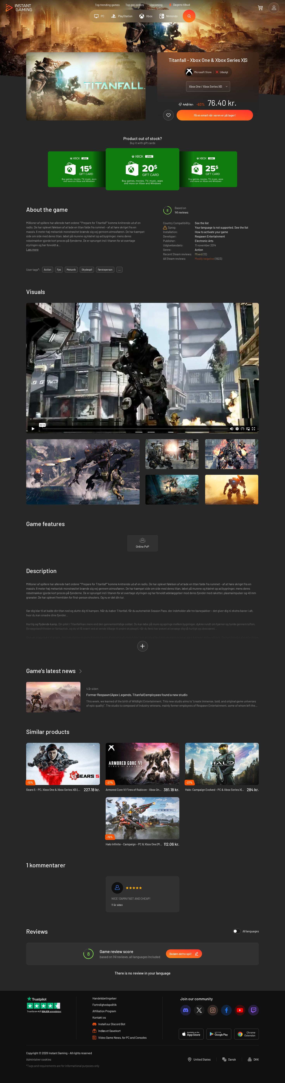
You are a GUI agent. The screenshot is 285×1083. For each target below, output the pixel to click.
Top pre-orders (134, 5)
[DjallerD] (117, 888)
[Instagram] (212, 1010)
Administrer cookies (38, 1059)
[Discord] (185, 1010)
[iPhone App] (191, 1034)
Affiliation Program (104, 1011)
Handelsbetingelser (104, 998)
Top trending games (107, 5)
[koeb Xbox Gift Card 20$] (142, 169)
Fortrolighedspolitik (104, 1004)
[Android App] (218, 1034)
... (119, 269)
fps (59, 269)
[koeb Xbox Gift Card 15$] (79, 169)
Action (199, 249)
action (47, 269)
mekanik (71, 269)
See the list (202, 223)
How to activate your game (211, 232)
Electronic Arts (204, 241)
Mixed (199, 254)
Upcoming (156, 5)
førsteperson (105, 269)
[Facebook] (226, 1010)
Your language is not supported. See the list (221, 227)
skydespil (87, 269)
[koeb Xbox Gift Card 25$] (205, 169)
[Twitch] (253, 1010)
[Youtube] (240, 1010)
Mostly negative (205, 258)
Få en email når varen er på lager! (215, 115)
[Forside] (19, 8)
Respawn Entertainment (210, 236)
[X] (199, 1010)
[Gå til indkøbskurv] (260, 8)
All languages (251, 931)
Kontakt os (99, 1017)
